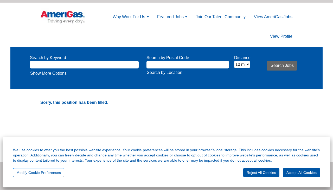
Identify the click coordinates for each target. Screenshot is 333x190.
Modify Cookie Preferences (38, 172)
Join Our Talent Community (221, 17)
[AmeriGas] (62, 17)
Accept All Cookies (301, 172)
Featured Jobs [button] (171, 17)
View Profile (281, 36)
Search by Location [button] (164, 72)
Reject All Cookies (261, 172)
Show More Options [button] (48, 73)
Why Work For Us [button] (129, 17)
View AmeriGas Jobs (273, 17)
